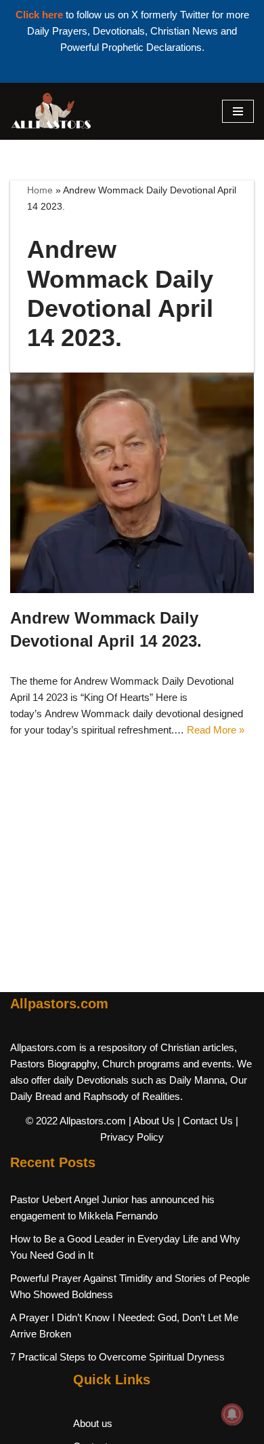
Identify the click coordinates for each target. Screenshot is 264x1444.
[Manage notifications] (232, 1414)
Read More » (215, 730)
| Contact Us (205, 1120)
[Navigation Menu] (238, 111)
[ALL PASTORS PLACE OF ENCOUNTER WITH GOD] (50, 111)
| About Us (152, 1120)
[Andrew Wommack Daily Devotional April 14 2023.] (132, 483)
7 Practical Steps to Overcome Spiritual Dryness (117, 1357)
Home (40, 190)
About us (92, 1423)
